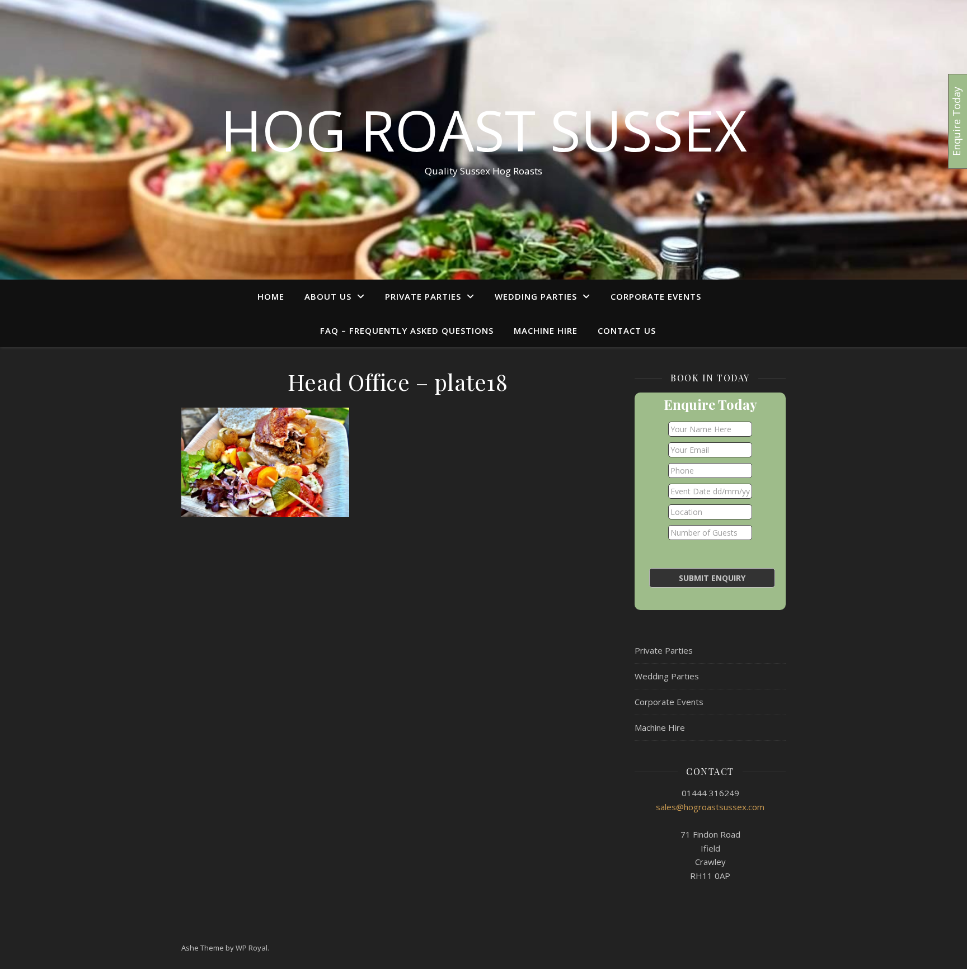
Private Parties (423, 296)
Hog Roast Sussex (483, 130)
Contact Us (627, 330)
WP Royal (251, 948)
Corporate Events (656, 296)
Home (270, 296)
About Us (327, 296)
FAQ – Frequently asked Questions (407, 330)
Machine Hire (546, 330)
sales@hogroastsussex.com (710, 806)
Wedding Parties (536, 296)
